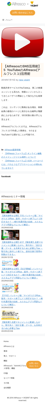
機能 (5, 361)
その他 (6, 383)
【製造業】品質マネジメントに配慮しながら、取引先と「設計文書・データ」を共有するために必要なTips (21, 325)
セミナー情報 (9, 378)
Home (6, 341)
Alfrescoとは (9, 346)
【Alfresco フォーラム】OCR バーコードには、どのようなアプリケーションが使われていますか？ (22, 164)
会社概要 (7, 388)
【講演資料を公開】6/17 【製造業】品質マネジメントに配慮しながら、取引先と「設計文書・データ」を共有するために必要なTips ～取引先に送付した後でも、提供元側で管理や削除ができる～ (22, 248)
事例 (5, 351)
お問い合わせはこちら (22, 12)
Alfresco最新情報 (13, 150)
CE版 (6, 373)
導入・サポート (10, 356)
